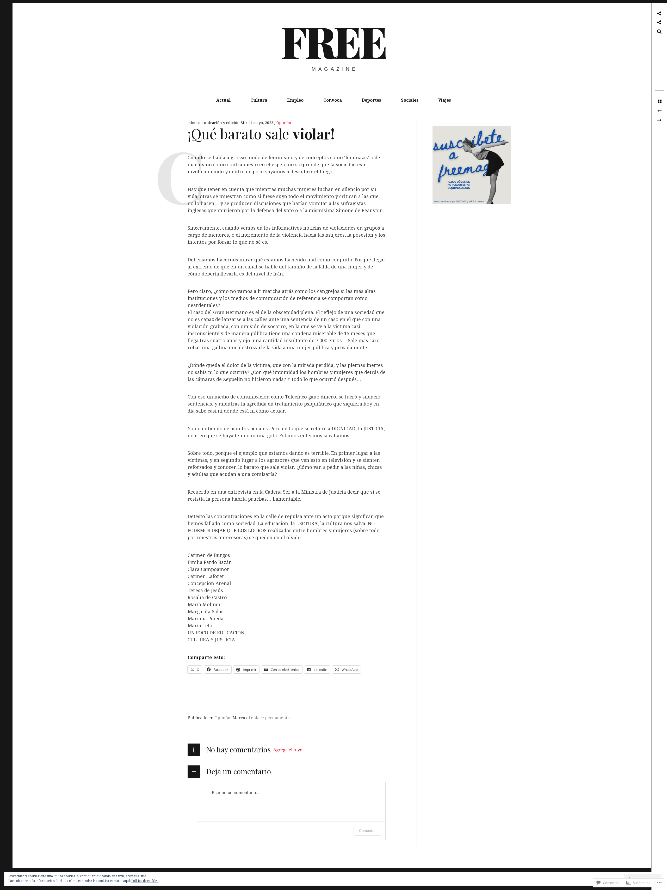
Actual (223, 100)
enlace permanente (270, 717)
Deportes (371, 100)
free (333, 41)
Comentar (367, 830)
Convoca (332, 100)
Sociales (409, 100)
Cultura (258, 100)
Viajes (444, 100)
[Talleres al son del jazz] (659, 120)
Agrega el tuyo (287, 749)
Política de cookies (144, 881)
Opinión (283, 123)
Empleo (295, 100)
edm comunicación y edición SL (217, 123)
